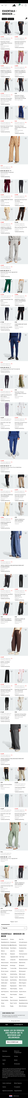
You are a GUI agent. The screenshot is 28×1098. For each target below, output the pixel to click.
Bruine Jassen (4, 971)
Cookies (4, 1086)
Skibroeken (4, 968)
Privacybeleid (17, 1086)
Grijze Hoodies (4, 1000)
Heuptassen (13, 942)
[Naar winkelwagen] (25, 5)
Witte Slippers (22, 983)
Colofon (4, 1060)
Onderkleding (13, 974)
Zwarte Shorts (22, 991)
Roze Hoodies (13, 994)
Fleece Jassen (4, 980)
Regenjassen (13, 985)
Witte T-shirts (22, 985)
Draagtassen (4, 977)
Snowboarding (22, 948)
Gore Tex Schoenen (21, 939)
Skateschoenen (23, 945)
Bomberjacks (4, 965)
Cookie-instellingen (6, 1083)
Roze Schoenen (14, 1000)
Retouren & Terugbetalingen (17, 1052)
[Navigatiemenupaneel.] (2, 5)
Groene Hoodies (3, 1006)
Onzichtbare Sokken (13, 948)
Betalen (16, 1060)
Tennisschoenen (23, 954)
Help (3, 1063)
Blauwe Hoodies (3, 957)
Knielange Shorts (12, 965)
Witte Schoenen (23, 980)
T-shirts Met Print (4, 997)
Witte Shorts (22, 977)
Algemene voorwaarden (7, 1090)
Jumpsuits (12, 959)
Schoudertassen (23, 942)
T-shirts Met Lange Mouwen (14, 968)
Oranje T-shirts (14, 977)
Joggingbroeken (14, 956)
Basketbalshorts (5, 942)
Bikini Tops (4, 954)
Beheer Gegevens (18, 1083)
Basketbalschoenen (6, 945)
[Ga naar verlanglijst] (5, 5)
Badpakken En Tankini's (4, 939)
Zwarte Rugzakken (22, 994)
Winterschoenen (23, 968)
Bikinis (3, 951)
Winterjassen (22, 971)
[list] (11, 19)
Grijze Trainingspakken (5, 1003)
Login (6, 1024)
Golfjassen (3, 985)
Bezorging (4, 1051)
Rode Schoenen (14, 991)
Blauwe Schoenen (3, 960)
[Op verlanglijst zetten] (11, 24)
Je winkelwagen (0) (18, 1024)
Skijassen (12, 954)
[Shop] (14, 6)
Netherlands (16, 1095)
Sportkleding (13, 980)
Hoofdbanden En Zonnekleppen (13, 945)
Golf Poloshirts (5, 991)
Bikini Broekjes (5, 948)
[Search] (22, 5)
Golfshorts (3, 988)
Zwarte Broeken (21, 989)
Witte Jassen (22, 974)
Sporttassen (13, 983)
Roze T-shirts (13, 1003)
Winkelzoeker (17, 1063)
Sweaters (21, 951)
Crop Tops (3, 974)
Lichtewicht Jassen (13, 971)
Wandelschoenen (23, 959)
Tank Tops (21, 956)
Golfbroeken (4, 983)
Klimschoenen (13, 962)
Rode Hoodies (13, 988)
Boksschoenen (5, 962)
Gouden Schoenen (3, 994)
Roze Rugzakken (13, 997)
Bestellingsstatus (6, 1056)
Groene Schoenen (12, 939)
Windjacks (21, 965)
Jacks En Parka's (12, 951)
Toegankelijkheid (18, 1090)
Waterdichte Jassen (22, 963)
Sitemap (16, 1056)
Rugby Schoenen (12, 1006)
